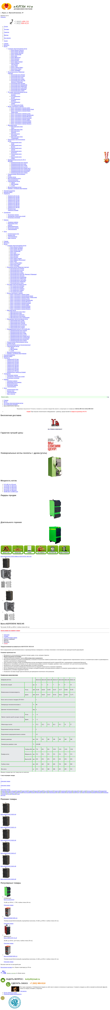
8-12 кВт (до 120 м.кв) (10, 484)
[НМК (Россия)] (42, 792)
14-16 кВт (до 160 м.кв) (10, 485)
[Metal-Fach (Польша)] (56, 791)
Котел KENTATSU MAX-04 (8, 556)
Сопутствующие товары (10, 637)
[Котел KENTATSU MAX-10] (6, 826)
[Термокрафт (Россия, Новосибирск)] (98, 792)
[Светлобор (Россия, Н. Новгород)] (62, 792)
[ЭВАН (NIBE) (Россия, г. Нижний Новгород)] (17, 794)
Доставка (6, 29)
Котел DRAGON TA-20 (10, 938)
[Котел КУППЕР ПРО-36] (8, 916)
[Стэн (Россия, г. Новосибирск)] (73, 792)
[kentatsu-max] (6, 568)
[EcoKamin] (12, 791)
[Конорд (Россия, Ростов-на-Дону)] (26, 792)
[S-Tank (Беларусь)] (83, 791)
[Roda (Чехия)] (79, 791)
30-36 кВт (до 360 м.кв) (10, 490)
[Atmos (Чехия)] (7, 791)
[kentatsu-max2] (6, 579)
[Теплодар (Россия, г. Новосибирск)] (92, 792)
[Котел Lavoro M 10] (7, 896)
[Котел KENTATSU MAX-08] (6, 864)
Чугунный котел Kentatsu (11, 404)
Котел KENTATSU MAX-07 (8, 853)
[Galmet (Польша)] (17, 791)
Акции (6, 41)
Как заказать (7, 38)
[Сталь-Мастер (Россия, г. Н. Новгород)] (68, 792)
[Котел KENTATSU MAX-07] (6, 852)
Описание (6, 634)
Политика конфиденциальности (13, 994)
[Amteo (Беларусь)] (3, 791)
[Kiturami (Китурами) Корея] (35, 791)
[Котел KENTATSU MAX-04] (6, 813)
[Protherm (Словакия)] (75, 791)
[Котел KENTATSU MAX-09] (6, 877)
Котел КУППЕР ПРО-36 (10, 918)
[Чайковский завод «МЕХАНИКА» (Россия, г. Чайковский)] (13, 794)
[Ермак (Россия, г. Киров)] (16, 792)
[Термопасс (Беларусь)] (105, 792)
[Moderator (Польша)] (63, 791)
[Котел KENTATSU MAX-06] (6, 839)
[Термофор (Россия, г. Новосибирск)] (3, 794)
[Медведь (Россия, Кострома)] (38, 792)
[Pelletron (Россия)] (69, 791)
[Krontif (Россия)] (40, 791)
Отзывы (6, 636)
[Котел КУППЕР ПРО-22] (8, 955)
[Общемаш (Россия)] (52, 792)
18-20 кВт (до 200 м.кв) (10, 487)
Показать (3, 17)
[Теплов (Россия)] (83, 792)
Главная (6, 400)
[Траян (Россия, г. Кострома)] (8, 794)
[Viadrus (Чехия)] (3, 792)
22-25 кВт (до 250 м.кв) (10, 488)
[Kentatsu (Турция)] (30, 791)
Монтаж (6, 35)
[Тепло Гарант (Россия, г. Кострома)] (78, 792)
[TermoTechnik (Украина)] (103, 791)
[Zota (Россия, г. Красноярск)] (7, 792)
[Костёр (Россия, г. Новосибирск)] (32, 792)
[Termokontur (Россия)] (95, 791)
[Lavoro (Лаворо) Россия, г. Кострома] (45, 791)
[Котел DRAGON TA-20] (8, 935)
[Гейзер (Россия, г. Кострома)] (11, 792)
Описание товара (5, 781)
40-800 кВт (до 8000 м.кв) (11, 491)
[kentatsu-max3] (6, 587)
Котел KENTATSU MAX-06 (23, 556)
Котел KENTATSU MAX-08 (8, 866)
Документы (23, 991)
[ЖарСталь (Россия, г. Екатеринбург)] (20, 792)
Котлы (5, 401)
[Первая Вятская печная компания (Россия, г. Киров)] (57, 792)
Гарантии (6, 32)
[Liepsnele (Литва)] (50, 791)
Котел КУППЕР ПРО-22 (10, 956)
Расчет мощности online (10, 992)
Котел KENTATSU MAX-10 (8, 827)
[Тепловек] (87, 792)
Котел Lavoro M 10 (9, 899)
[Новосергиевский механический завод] (46, 792)
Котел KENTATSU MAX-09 (8, 879)
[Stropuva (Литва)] (89, 791)
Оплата (6, 26)
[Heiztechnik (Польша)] (23, 791)
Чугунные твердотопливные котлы (13, 403)
